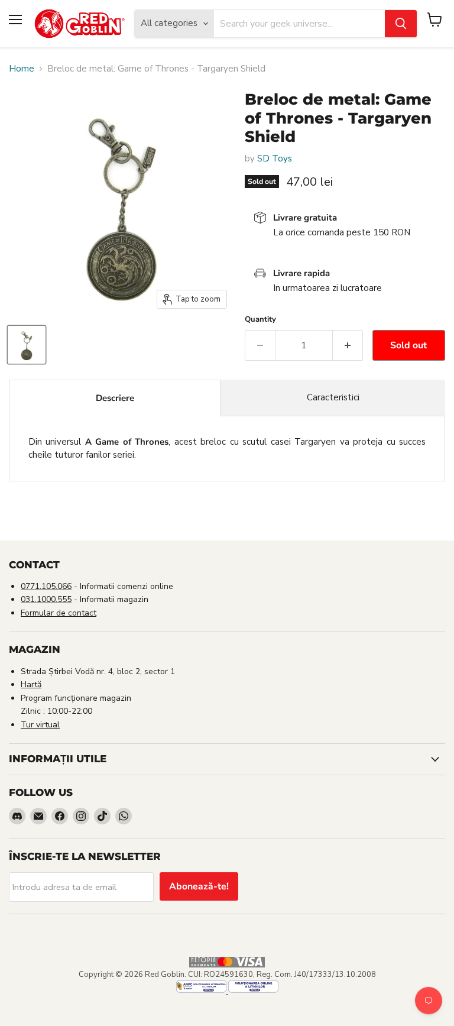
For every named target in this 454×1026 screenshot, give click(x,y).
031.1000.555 (46, 599)
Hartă (31, 684)
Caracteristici (333, 397)
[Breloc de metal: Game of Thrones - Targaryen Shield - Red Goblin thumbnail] (27, 345)
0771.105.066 (46, 586)
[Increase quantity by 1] (348, 345)
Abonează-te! (199, 886)
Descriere (115, 398)
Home (21, 69)
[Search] (401, 23)
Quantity (260, 319)
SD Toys (274, 158)
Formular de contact (58, 613)
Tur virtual (40, 724)
